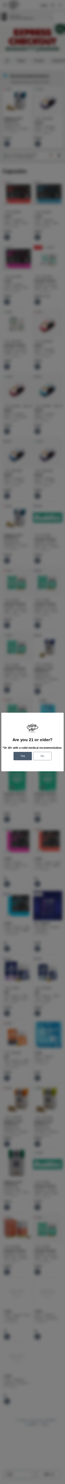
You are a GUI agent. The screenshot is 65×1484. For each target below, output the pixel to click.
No (42, 756)
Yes (22, 756)
